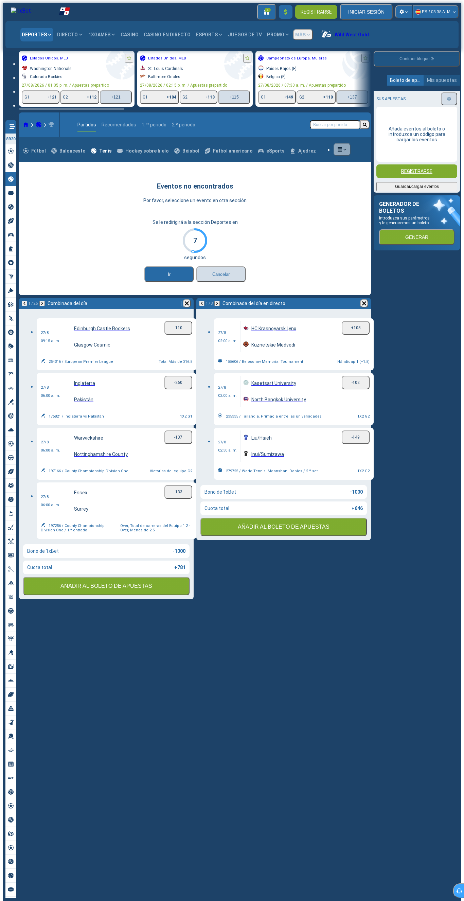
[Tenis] (39, 124)
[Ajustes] (403, 11)
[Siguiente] (42, 303)
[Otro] (342, 149)
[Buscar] (365, 124)
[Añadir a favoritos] (129, 58)
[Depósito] (285, 12)
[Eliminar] (187, 303)
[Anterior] (24, 303)
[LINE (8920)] (26, 124)
